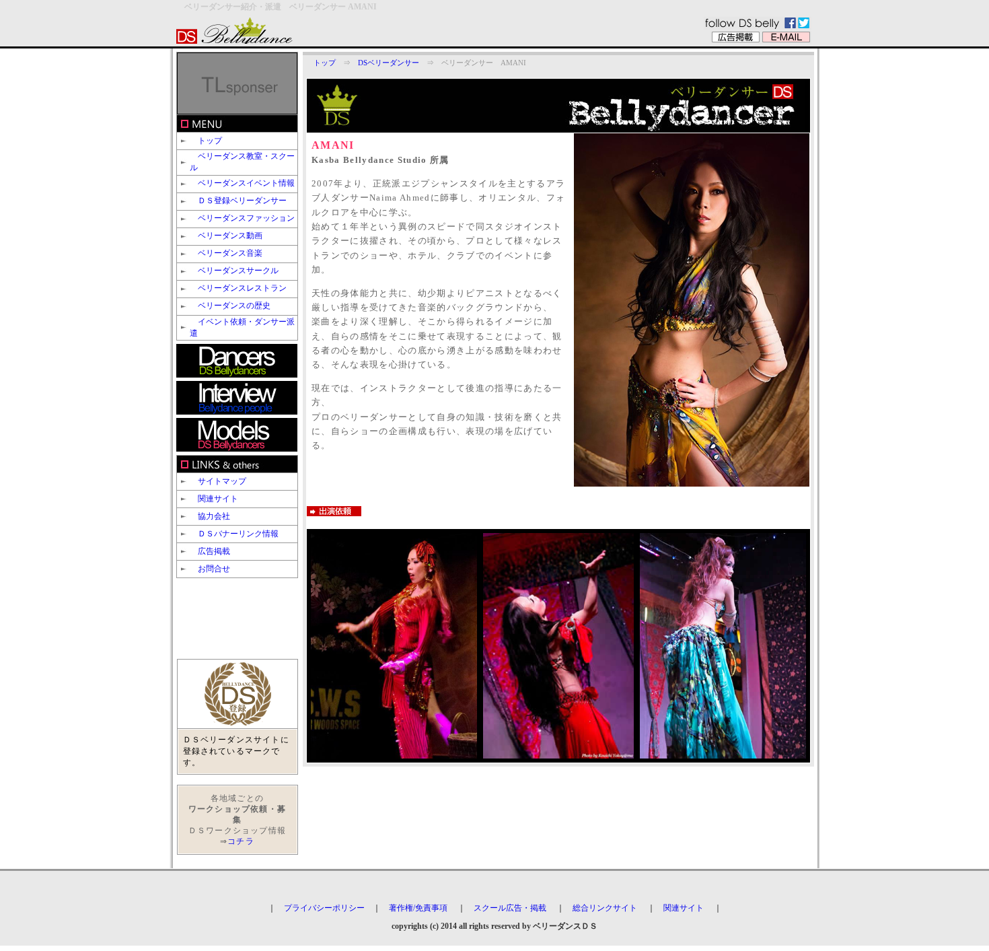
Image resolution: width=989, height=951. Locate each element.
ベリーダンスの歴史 (234, 305)
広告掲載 (214, 551)
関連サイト (218, 498)
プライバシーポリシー (324, 908)
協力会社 (214, 516)
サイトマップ (222, 481)
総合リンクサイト (605, 908)
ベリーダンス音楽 (230, 253)
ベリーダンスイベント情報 (246, 183)
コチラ (240, 841)
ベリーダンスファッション (246, 218)
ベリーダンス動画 (230, 235)
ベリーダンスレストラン (242, 288)
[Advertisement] (230, 618)
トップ (210, 140)
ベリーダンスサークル (238, 270)
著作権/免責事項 (418, 908)
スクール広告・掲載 (510, 908)
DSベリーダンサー (388, 63)
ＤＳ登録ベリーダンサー (242, 200)
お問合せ (214, 568)
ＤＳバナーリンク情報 (238, 533)
